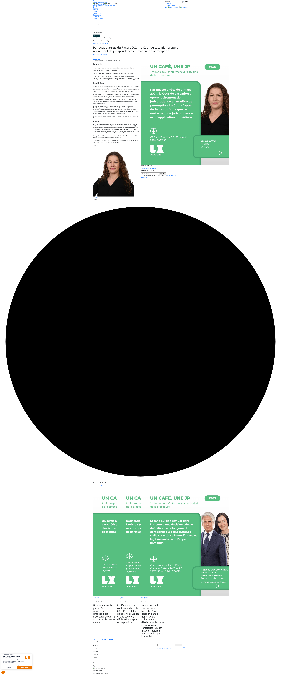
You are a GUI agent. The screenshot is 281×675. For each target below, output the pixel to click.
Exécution (112, 5)
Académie (100, 5)
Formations (96, 657)
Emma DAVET (96, 197)
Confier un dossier (170, 5)
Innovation (106, 5)
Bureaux (95, 651)
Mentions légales (98, 670)
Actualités (95, 9)
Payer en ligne (97, 15)
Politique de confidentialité (100, 673)
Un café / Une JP (104, 44)
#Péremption (96, 59)
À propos (95, 645)
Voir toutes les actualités (100, 54)
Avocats (95, 5)
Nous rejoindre (97, 13)
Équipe (95, 648)
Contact (95, 11)
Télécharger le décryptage (148, 168)
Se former (168, 3)
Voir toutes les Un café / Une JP (101, 486)
